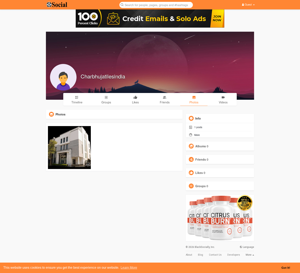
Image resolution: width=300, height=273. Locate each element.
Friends (200, 159)
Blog (200, 255)
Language (248, 247)
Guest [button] (248, 4)
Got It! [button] (285, 267)
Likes (199, 172)
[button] (156, 4)
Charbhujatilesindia (103, 76)
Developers (233, 255)
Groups (200, 186)
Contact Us (215, 255)
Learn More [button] (129, 267)
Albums (200, 146)
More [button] (249, 254)
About (189, 255)
